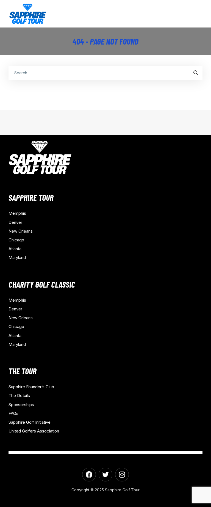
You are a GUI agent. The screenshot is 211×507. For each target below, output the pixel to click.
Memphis (17, 213)
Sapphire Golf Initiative (30, 422)
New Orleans (21, 231)
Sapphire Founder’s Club (31, 386)
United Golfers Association (34, 431)
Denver (15, 222)
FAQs (13, 413)
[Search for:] (106, 72)
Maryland (17, 257)
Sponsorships (21, 404)
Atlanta (15, 248)
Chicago (16, 240)
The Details (19, 395)
